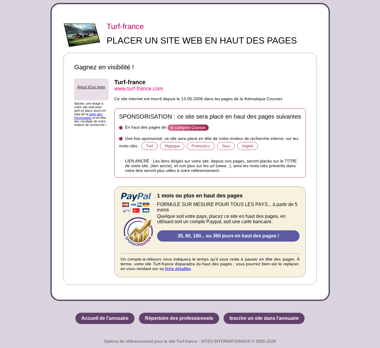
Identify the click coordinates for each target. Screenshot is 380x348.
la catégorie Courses (188, 127)
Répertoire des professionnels (179, 318)
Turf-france (125, 26)
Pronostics (200, 146)
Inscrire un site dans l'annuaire (264, 318)
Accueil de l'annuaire (105, 318)
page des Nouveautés (88, 115)
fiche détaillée (178, 268)
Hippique (172, 146)
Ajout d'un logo (91, 86)
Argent (247, 146)
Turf (149, 146)
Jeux (226, 146)
